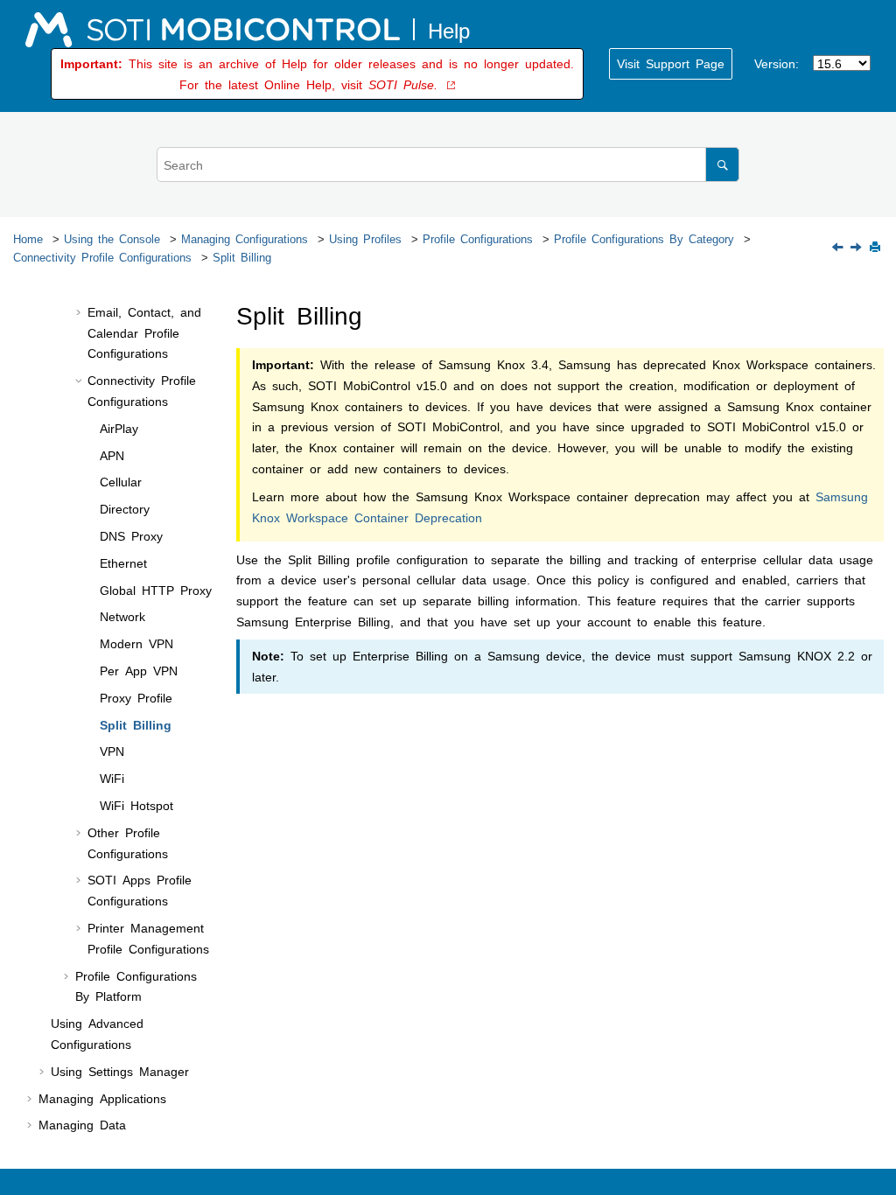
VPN (112, 750)
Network (122, 616)
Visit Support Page (670, 63)
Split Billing (242, 256)
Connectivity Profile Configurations (102, 256)
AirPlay (119, 428)
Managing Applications (102, 1098)
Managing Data (82, 1124)
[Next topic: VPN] (857, 247)
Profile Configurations (478, 238)
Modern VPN (136, 643)
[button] (81, 312)
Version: (776, 63)
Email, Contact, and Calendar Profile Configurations (144, 332)
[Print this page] (877, 248)
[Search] (722, 164)
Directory (125, 508)
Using (120, 1071)
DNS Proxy (131, 535)
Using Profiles (365, 238)
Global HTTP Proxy (156, 590)
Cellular (121, 481)
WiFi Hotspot (136, 805)
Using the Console (112, 238)
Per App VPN (139, 670)
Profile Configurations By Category (644, 238)
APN (112, 455)
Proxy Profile (136, 697)
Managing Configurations (244, 238)
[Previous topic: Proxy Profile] (839, 247)
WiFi (112, 778)
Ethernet (123, 562)
